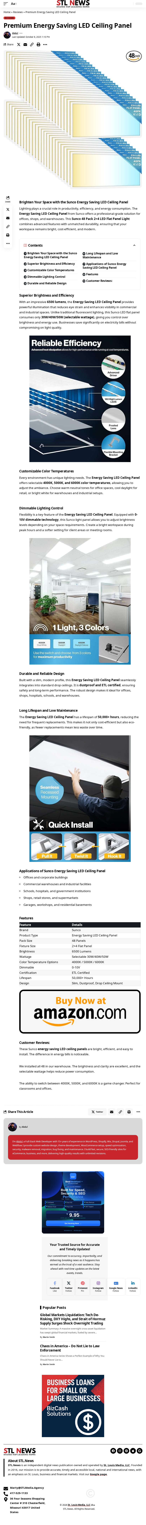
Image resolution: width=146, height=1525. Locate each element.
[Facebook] (54, 1287)
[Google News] (115, 1287)
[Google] (139, 1451)
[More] (45, 44)
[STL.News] (73, 3)
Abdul (15, 33)
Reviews (18, 12)
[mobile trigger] (7, 3)
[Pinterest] (82, 1287)
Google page (98, 1474)
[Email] (25, 44)
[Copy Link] (32, 44)
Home (7, 12)
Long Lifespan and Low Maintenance (100, 255)
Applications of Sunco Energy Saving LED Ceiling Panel (104, 266)
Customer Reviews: (99, 281)
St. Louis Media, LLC (117, 1465)
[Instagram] (98, 1287)
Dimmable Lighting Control (46, 277)
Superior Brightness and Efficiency (51, 264)
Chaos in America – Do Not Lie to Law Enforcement (70, 1348)
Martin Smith (49, 1337)
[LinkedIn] (133, 1287)
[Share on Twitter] (19, 44)
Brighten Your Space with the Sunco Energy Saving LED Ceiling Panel (50, 255)
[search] (129, 4)
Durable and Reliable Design (47, 283)
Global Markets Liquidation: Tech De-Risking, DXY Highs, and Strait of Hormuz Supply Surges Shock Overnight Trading (72, 1319)
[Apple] (133, 1451)
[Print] (38, 44)
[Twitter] (68, 1287)
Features (92, 274)
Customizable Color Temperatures (50, 270)
